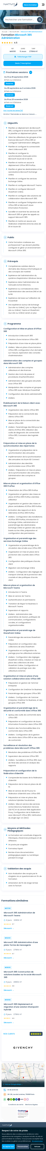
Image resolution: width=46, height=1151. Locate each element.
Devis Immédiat (30, 5)
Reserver (9, 84)
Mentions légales (31, 1105)
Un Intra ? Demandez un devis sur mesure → (20, 114)
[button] (39, 19)
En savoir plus (37, 1141)
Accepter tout (8, 1147)
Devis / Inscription (23, 63)
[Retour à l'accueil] (10, 6)
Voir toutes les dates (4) (13, 111)
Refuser (37, 1147)
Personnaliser (23, 1147)
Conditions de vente (15, 1105)
